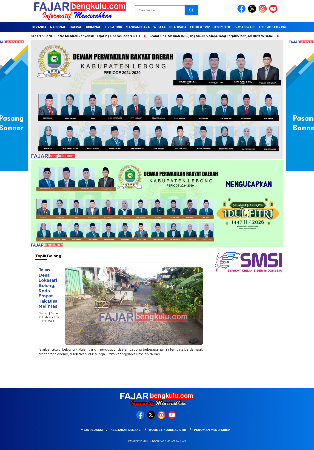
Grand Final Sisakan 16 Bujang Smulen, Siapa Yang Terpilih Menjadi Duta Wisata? (194, 36)
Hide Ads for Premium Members (285, 27)
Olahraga (177, 27)
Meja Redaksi (92, 430)
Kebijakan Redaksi (126, 430)
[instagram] (263, 11)
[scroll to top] (301, 443)
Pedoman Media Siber (212, 430)
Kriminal (93, 27)
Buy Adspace (244, 27)
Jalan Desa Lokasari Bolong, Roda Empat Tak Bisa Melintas (48, 288)
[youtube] (274, 11)
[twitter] (253, 11)
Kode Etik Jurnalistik (167, 430)
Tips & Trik (113, 27)
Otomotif (222, 27)
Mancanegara (138, 27)
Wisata (159, 27)
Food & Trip (200, 27)
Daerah (76, 27)
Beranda (39, 27)
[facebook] (242, 11)
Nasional (58, 27)
